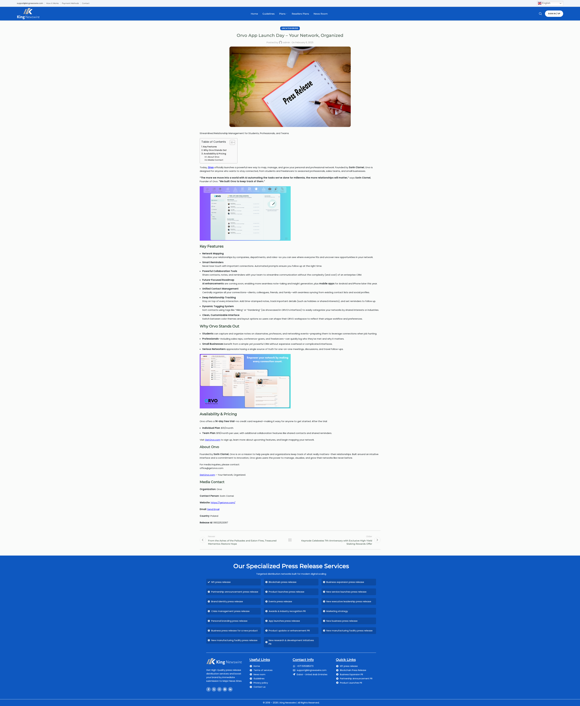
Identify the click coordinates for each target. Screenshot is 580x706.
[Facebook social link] (208, 689)
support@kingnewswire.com (30, 3)
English (545, 3)
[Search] (540, 14)
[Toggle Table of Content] (230, 142)
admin (286, 42)
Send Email (213, 509)
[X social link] (214, 689)
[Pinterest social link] (225, 689)
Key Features (210, 146)
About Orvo (213, 157)
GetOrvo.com (212, 439)
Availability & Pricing (215, 153)
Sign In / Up (554, 13)
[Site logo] (28, 13)
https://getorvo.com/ (223, 502)
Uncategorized (290, 28)
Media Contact (215, 160)
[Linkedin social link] (230, 689)
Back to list (290, 540)
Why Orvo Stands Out (215, 150)
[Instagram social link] (219, 689)
